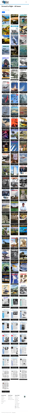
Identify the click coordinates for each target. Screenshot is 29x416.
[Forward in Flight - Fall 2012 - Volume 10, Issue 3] (6, 230)
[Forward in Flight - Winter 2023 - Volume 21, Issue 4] (14, 50)
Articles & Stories (11, 399)
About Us (16, 396)
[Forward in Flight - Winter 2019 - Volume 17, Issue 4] (14, 110)
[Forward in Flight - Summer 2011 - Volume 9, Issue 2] (23, 242)
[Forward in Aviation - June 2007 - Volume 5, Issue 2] (23, 301)
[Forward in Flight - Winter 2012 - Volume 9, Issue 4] (23, 218)
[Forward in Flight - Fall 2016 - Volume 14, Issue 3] (23, 158)
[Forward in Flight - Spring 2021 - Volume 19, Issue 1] (23, 86)
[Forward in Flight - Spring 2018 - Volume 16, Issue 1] (23, 134)
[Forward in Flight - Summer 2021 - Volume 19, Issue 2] (14, 86)
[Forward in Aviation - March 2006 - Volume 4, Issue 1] (14, 325)
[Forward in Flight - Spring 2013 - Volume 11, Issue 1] (14, 218)
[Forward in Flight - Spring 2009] (23, 278)
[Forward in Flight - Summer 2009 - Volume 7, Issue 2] (14, 278)
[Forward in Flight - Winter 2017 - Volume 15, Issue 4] (6, 146)
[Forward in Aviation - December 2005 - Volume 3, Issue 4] (23, 325)
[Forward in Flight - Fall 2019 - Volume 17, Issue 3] (23, 110)
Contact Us (17, 398)
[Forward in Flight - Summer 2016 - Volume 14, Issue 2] (6, 170)
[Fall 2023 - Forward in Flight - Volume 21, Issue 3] (23, 50)
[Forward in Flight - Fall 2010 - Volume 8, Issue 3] (23, 254)
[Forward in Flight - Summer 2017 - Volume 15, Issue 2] (23, 146)
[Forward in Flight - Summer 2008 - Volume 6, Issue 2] (6, 301)
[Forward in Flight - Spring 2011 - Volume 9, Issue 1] (6, 254)
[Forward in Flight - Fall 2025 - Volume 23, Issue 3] (6, 29)
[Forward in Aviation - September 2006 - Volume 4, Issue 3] (23, 313)
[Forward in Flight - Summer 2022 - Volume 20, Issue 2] (6, 73)
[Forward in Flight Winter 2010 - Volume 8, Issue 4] (14, 254)
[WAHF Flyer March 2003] (23, 373)
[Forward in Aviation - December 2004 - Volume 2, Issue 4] (14, 349)
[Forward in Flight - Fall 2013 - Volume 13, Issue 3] (23, 206)
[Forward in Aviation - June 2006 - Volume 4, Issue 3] (6, 325)
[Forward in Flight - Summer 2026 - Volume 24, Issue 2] (6, 19)
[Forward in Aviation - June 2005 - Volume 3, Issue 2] (23, 337)
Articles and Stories (3, 401)
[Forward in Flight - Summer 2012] (14, 230)
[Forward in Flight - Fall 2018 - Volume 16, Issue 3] (6, 134)
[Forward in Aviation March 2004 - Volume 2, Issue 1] (14, 361)
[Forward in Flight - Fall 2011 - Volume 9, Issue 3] (14, 242)
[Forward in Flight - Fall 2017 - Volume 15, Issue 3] (14, 146)
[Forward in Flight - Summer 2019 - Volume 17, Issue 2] (6, 122)
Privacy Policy (13, 412)
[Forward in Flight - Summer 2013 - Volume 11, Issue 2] (6, 218)
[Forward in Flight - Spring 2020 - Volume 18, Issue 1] (6, 110)
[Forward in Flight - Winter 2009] (23, 266)
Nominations (10, 398)
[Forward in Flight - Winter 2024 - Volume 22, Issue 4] (6, 39)
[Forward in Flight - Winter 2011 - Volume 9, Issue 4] (6, 242)
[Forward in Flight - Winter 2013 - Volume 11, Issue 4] (14, 206)
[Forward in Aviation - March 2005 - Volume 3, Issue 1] (6, 349)
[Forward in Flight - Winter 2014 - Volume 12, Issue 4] (6, 194)
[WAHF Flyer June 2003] (14, 373)
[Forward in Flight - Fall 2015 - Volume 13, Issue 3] (6, 182)
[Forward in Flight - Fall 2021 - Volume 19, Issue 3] (6, 86)
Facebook (17, 404)
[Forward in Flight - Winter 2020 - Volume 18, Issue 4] (6, 98)
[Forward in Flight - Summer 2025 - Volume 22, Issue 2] (14, 29)
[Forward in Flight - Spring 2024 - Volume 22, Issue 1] (6, 49)
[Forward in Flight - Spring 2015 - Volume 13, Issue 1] (23, 182)
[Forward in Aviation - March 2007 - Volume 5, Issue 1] (6, 313)
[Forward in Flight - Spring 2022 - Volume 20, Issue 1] (14, 74)
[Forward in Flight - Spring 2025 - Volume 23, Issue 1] (23, 29)
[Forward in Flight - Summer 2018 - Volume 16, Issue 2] (14, 134)
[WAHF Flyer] (23, 361)
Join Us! (2, 396)
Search (3, 12)
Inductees (9, 396)
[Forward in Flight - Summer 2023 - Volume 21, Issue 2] (6, 62)
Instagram (17, 407)
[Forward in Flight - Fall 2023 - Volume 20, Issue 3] (23, 62)
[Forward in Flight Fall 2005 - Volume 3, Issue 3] (6, 337)
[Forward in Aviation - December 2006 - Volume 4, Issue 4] (14, 313)
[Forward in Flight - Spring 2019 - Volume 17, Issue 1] (14, 122)
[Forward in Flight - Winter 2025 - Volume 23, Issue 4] (23, 19)
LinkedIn (17, 406)
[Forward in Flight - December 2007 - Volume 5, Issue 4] (14, 301)
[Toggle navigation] (26, 2)
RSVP (2, 403)
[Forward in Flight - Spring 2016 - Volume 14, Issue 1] (14, 170)
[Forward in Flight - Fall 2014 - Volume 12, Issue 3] (14, 194)
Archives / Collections (17, 400)
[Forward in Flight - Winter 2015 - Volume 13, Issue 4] (23, 170)
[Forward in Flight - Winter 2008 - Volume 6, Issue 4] (6, 289)
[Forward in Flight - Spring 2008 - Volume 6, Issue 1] (23, 289)
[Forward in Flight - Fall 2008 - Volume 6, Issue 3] (14, 289)
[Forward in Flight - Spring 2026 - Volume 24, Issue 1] (14, 19)
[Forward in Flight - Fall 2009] (6, 278)
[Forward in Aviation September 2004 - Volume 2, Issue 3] (23, 349)
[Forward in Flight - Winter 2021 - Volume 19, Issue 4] (23, 74)
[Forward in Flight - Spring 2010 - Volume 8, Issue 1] (14, 266)
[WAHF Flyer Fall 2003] (6, 373)
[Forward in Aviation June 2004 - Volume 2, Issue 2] (6, 361)
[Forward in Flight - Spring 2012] (23, 230)
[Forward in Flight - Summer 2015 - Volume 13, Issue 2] (14, 182)
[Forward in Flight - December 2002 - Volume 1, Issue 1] (6, 385)
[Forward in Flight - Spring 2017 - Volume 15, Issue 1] (6, 158)
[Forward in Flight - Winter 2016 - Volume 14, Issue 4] (14, 158)
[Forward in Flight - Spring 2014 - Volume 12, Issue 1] (6, 206)
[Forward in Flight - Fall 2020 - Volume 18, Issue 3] (14, 98)
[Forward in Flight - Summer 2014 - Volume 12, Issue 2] (23, 194)
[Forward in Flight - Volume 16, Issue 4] (23, 122)
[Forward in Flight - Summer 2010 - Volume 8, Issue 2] (6, 266)
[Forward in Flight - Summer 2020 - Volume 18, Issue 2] (23, 98)
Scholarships (17, 403)
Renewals (3, 398)
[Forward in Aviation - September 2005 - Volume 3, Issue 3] (14, 337)
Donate (2, 399)
